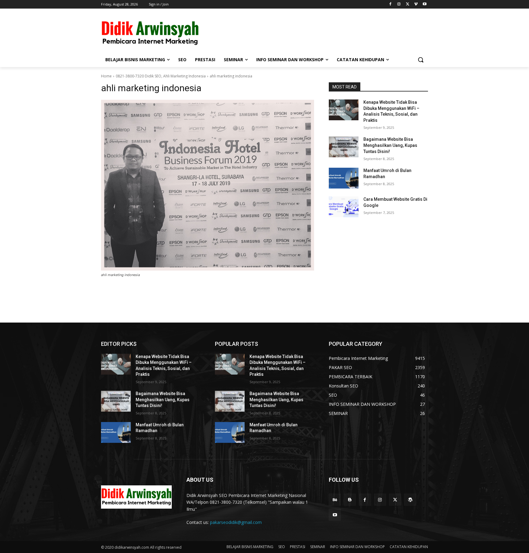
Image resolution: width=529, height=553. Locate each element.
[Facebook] (390, 4)
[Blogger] (350, 500)
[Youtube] (424, 4)
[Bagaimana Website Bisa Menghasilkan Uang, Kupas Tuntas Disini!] (343, 146)
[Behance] (335, 500)
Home (106, 76)
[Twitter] (407, 4)
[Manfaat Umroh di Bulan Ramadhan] (343, 178)
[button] (420, 59)
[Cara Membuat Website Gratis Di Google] (343, 206)
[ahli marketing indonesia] (207, 185)
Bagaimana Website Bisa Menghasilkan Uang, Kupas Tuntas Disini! (390, 145)
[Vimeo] (415, 4)
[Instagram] (399, 4)
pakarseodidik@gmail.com (236, 522)
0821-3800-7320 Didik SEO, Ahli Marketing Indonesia (161, 76)
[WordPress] (410, 500)
